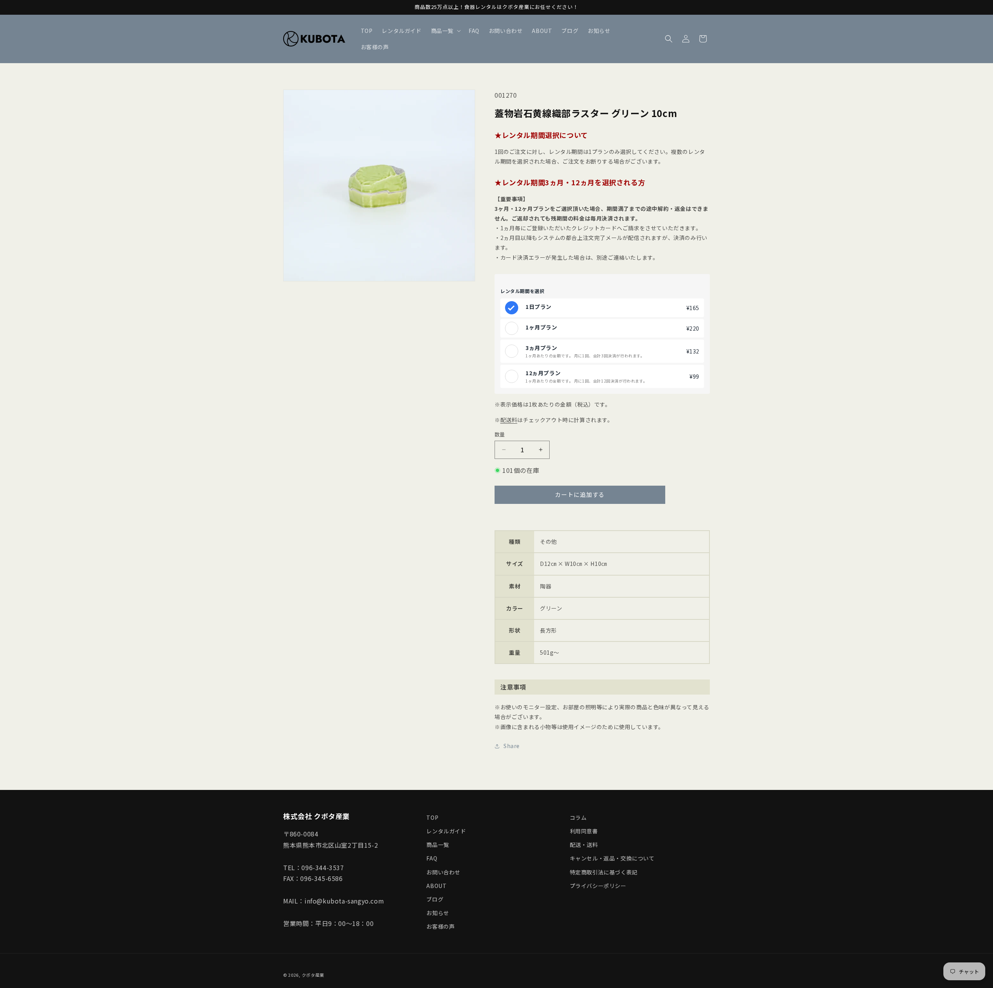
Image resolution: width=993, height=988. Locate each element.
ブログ (434, 899)
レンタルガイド (446, 831)
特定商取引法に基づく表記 (604, 872)
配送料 (508, 420)
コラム (578, 817)
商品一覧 (437, 844)
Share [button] (511, 746)
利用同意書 (584, 831)
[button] (445, 30)
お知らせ (437, 913)
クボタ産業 (313, 975)
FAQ (431, 858)
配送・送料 (584, 844)
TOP (432, 817)
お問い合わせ (443, 872)
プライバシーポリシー (598, 886)
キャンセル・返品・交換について (612, 858)
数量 (500, 434)
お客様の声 (440, 926)
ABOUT (436, 886)
